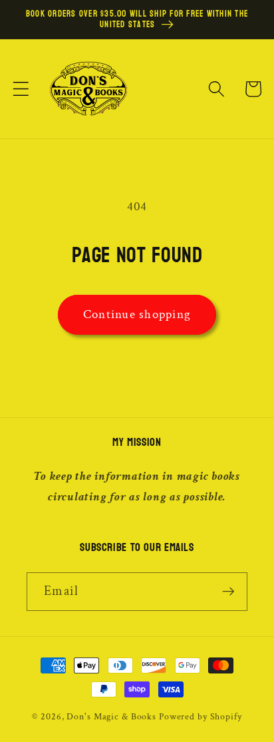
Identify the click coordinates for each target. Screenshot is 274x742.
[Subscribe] (228, 591)
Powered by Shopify (200, 717)
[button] (21, 89)
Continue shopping (137, 314)
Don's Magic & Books (111, 717)
